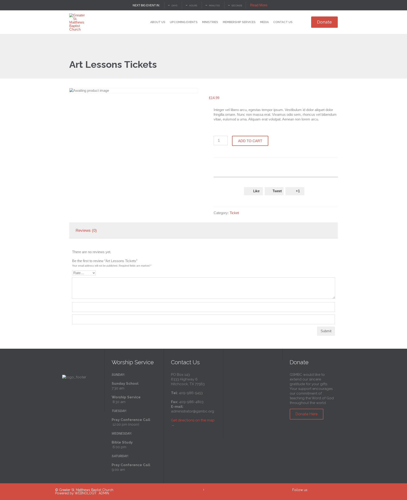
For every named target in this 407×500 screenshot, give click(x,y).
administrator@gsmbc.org (192, 411)
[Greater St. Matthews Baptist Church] (78, 22)
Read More (258, 5)
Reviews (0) (86, 230)
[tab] (86, 230)
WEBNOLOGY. (86, 493)
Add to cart (250, 141)
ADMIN (104, 493)
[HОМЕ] (143, 22)
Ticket (234, 213)
